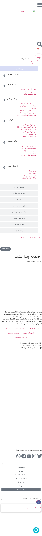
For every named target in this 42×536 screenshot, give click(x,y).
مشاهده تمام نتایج (33, 510)
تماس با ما (21, 486)
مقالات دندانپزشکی (21, 478)
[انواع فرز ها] (4, 121)
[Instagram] (34, 456)
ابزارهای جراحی (34, 328)
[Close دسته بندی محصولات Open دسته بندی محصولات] (34, 62)
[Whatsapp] (18, 456)
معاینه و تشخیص (12, 141)
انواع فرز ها (10, 120)
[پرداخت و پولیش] (4, 100)
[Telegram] (23, 456)
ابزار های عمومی (12, 166)
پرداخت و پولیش (12, 99)
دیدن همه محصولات (21, 337)
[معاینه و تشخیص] (4, 142)
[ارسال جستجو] (38, 502)
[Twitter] (39, 456)
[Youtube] (29, 456)
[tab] (19, 68)
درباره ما (21, 482)
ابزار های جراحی (12, 84)
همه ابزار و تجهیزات (13, 74)
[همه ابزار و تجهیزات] (4, 75)
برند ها (21, 471)
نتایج (38, 506)
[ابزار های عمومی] (4, 167)
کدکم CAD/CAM (34, 238)
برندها (23, 238)
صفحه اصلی (21, 467)
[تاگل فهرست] (38, 56)
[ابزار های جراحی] (4, 85)
